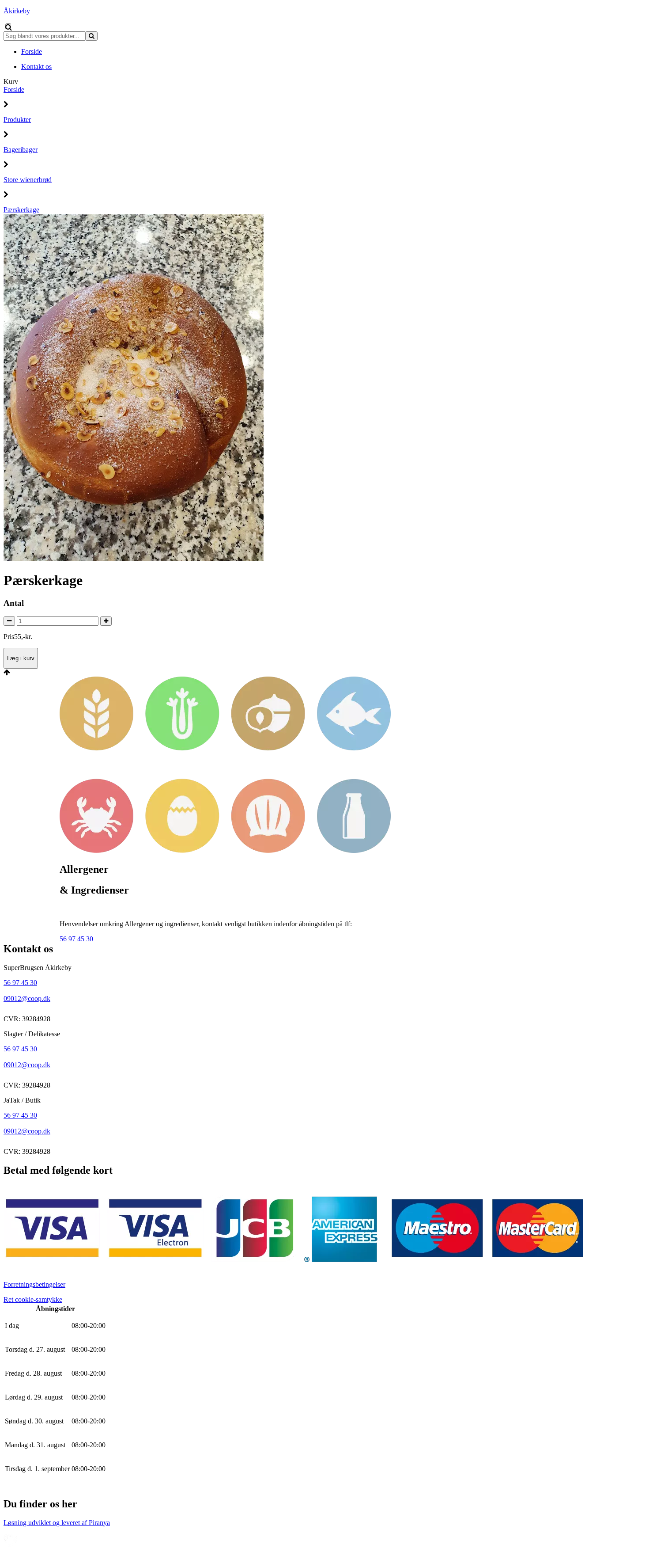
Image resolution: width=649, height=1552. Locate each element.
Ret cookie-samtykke (33, 1299)
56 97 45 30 (76, 939)
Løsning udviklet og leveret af (57, 1522)
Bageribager (21, 149)
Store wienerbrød (28, 179)
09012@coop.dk (27, 998)
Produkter (17, 119)
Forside (14, 89)
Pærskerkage (21, 209)
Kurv (11, 81)
